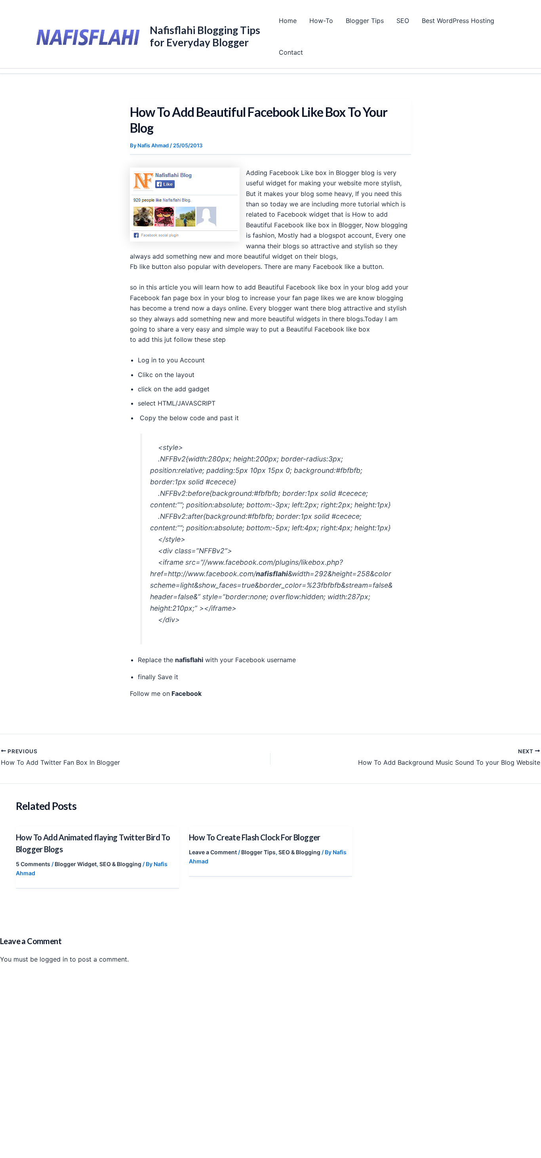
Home (288, 21)
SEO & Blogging (120, 864)
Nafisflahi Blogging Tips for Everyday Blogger (205, 36)
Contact (291, 52)
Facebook (186, 693)
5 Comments (33, 864)
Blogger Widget (76, 864)
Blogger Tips (365, 21)
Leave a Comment (213, 852)
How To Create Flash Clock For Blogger (254, 837)
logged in (54, 959)
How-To (321, 21)
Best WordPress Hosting (458, 21)
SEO (402, 21)
